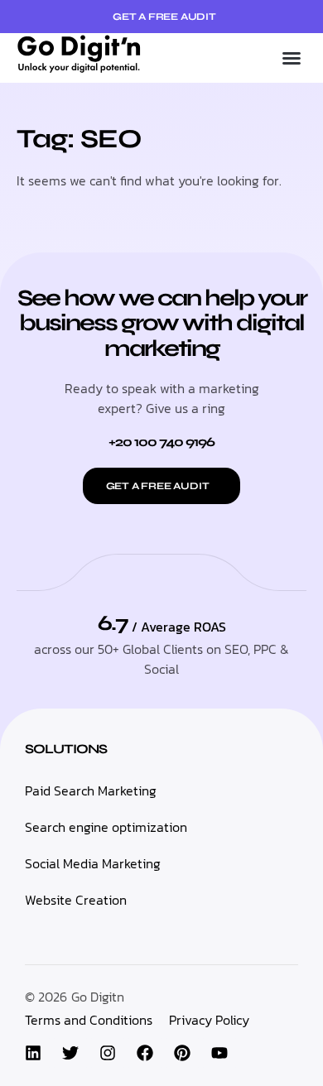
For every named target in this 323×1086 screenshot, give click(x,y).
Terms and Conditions (88, 1020)
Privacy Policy (209, 1020)
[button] (291, 58)
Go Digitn (97, 997)
